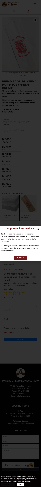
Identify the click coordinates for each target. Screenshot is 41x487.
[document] (20, 243)
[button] (38, 229)
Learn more (28, 481)
